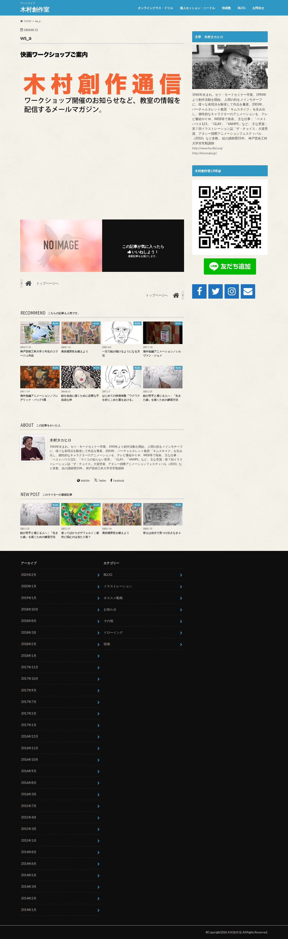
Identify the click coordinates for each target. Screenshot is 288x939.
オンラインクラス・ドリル (155, 8)
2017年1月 (28, 725)
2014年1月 (28, 910)
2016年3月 (28, 794)
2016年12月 (29, 736)
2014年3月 (28, 886)
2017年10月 (29, 678)
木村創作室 (35, 9)
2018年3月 (28, 632)
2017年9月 (28, 690)
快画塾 (226, 8)
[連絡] (248, 291)
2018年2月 (28, 644)
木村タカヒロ (60, 440)
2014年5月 (28, 875)
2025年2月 (28, 575)
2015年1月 (28, 840)
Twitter (102, 480)
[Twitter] (215, 291)
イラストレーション (118, 586)
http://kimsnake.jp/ (204, 153)
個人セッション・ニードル (197, 8)
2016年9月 (28, 771)
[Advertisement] (102, 166)
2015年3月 (28, 829)
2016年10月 (29, 759)
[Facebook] (199, 291)
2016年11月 (29, 748)
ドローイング (113, 632)
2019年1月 (28, 598)
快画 (107, 644)
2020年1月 (28, 586)
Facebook (118, 480)
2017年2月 (28, 713)
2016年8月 (28, 783)
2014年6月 (28, 863)
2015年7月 (28, 806)
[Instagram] (232, 291)
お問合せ (258, 8)
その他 (108, 621)
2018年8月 (28, 621)
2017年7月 (28, 702)
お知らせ (110, 609)
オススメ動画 (113, 598)
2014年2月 (28, 898)
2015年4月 (28, 817)
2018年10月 (29, 609)
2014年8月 (28, 852)
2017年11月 (29, 667)
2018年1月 (28, 655)
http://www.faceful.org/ (207, 148)
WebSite (85, 480)
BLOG (241, 8)
